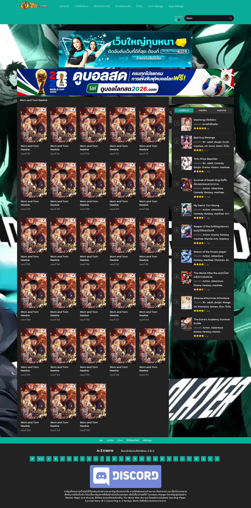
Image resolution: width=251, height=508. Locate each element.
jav (101, 440)
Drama (206, 167)
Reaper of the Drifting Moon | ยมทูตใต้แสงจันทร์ (211, 228)
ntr (206, 146)
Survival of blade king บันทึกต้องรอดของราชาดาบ (210, 182)
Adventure (217, 188)
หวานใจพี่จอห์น (210, 124)
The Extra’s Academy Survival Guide (212, 321)
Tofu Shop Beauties (206, 159)
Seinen (214, 307)
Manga (226, 302)
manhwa (198, 146)
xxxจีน (110, 440)
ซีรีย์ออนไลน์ (133, 440)
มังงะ (221, 307)
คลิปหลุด (147, 440)
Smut (212, 146)
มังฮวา (219, 146)
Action (206, 188)
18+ (204, 142)
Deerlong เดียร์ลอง (205, 120)
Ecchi (226, 142)
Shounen (219, 260)
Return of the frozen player (210, 252)
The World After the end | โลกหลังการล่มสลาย (211, 275)
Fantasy (208, 192)
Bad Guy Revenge (204, 137)
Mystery (224, 239)
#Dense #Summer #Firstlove (211, 298)
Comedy (219, 163)
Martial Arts (211, 239)
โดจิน (226, 146)
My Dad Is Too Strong (206, 205)
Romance (203, 307)
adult (210, 142)
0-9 (40, 459)
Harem (215, 167)
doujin (218, 142)
